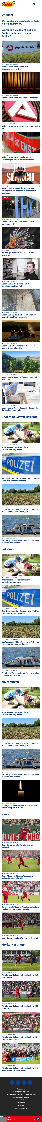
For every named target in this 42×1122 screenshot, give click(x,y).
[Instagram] (18, 1082)
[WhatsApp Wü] (29, 1082)
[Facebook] (12, 1082)
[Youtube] (24, 1082)
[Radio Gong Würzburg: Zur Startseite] (8, 4)
